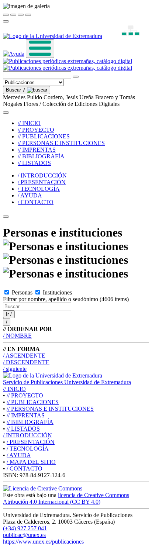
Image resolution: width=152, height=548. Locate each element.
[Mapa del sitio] (122, 36)
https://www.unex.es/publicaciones (43, 541)
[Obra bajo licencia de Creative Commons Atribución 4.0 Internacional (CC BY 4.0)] (42, 488)
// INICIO (29, 123)
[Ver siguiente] (21, 15)
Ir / (9, 314)
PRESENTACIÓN (31, 442)
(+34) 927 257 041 (25, 528)
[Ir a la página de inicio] (67, 64)
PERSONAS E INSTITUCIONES (50, 409)
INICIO (14, 389)
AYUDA (19, 455)
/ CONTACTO (35, 202)
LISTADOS (23, 428)
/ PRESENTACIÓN (42, 182)
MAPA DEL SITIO (31, 462)
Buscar (15, 90)
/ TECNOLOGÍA (39, 189)
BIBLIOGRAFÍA (30, 422)
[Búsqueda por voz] (76, 77)
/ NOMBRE (17, 335)
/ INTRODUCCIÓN (42, 175)
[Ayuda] (13, 54)
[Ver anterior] (13, 15)
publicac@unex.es (24, 535)
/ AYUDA (30, 195)
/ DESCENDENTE (26, 362)
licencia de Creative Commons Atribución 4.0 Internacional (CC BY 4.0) (66, 498)
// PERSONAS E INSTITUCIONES (61, 143)
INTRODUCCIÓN (27, 435)
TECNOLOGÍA (28, 448)
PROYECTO (25, 395)
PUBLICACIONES (33, 402)
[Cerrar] (6, 15)
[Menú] (40, 48)
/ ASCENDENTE (24, 355)
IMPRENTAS (26, 415)
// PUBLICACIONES (44, 136)
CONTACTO (24, 468)
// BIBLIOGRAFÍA (41, 156)
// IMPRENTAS (37, 150)
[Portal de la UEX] (52, 36)
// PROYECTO (36, 130)
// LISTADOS (34, 163)
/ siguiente (15, 369)
